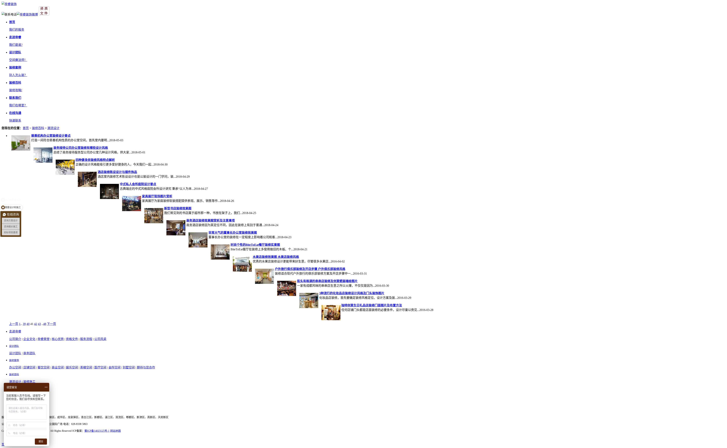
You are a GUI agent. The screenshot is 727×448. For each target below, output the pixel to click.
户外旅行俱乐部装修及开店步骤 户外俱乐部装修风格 (310, 269)
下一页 (51, 323)
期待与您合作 (146, 367)
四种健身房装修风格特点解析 (95, 160)
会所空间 (114, 367)
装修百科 (38, 128)
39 (24, 323)
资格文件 (72, 339)
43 (39, 323)
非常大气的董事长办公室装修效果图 (232, 232)
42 (35, 323)
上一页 (13, 323)
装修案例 (14, 360)
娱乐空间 (72, 367)
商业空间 (58, 367)
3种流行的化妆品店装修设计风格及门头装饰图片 (351, 293)
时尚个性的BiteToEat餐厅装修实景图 (255, 244)
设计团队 (14, 346)
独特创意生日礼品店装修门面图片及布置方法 (371, 305)
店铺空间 (29, 367)
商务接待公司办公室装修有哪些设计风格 (80, 147)
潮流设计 (53, 128)
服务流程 (86, 339)
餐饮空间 (43, 367)
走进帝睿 (15, 331)
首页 (26, 128)
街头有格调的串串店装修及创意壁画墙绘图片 (327, 281)
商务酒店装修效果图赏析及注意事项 (210, 220)
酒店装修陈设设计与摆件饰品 (117, 172)
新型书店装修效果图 (177, 208)
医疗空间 (100, 367)
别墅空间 (129, 367)
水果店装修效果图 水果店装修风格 (276, 256)
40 (28, 323)
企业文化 (29, 339)
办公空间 (15, 367)
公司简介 (15, 339)
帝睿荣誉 (43, 339)
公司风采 (100, 339)
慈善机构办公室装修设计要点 (51, 135)
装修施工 (29, 381)
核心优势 (58, 339)
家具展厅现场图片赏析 (157, 196)
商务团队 (29, 353)
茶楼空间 (86, 367)
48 (44, 323)
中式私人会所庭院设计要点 (138, 184)
